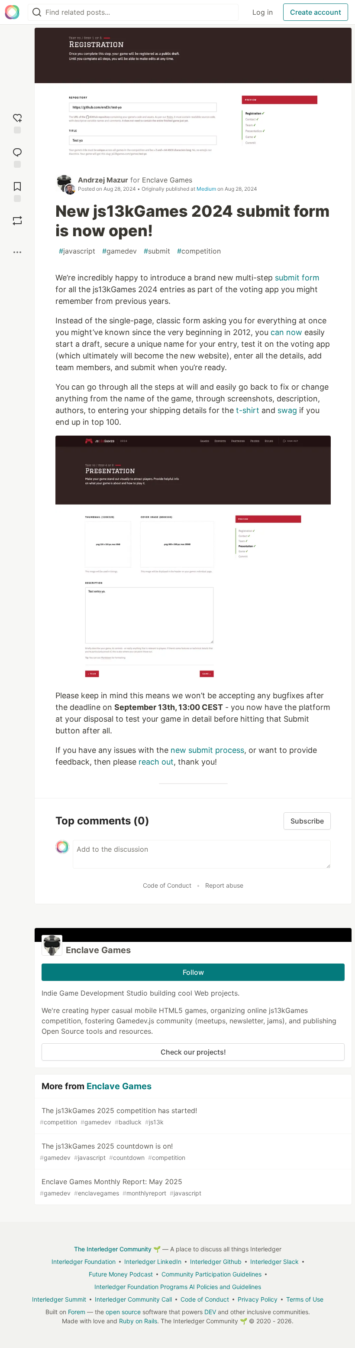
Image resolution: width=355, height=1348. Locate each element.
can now (286, 332)
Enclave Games (167, 180)
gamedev (119, 251)
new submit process (207, 750)
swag (287, 410)
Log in (262, 12)
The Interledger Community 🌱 (117, 1249)
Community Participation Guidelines (211, 1274)
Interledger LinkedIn (152, 1261)
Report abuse (224, 885)
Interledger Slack (274, 1261)
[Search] (36, 12)
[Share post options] (17, 252)
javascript (77, 251)
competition (199, 251)
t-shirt (247, 410)
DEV (210, 1311)
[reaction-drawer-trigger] (17, 122)
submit (157, 251)
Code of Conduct (167, 885)
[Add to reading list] (17, 191)
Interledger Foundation (84, 1261)
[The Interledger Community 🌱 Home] (12, 12)
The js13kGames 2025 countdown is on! (112, 1151)
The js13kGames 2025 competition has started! (118, 1116)
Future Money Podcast (121, 1274)
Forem (76, 1311)
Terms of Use (304, 1299)
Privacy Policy (258, 1299)
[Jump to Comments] (17, 156)
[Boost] (17, 221)
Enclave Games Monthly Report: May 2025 (120, 1187)
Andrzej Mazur (103, 180)
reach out (156, 761)
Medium (206, 189)
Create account (315, 12)
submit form (297, 277)
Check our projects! (193, 1052)
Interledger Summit (59, 1299)
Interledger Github (216, 1261)
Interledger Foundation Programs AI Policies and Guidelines (177, 1286)
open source (123, 1311)
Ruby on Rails (138, 1321)
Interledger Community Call (133, 1299)
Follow (193, 972)
